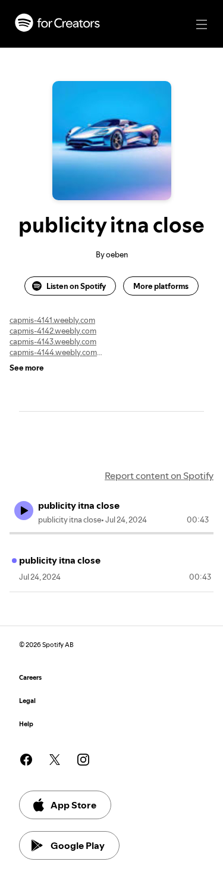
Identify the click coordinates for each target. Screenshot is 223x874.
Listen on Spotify (76, 286)
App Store (73, 804)
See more (27, 367)
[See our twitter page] (55, 759)
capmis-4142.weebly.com (53, 330)
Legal (27, 700)
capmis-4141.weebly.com (52, 320)
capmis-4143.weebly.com (53, 341)
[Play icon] (23, 510)
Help (26, 724)
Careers (30, 677)
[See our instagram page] (83, 759)
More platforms (161, 286)
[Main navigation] (201, 24)
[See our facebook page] (26, 759)
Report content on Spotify (159, 475)
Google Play (78, 845)
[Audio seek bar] (111, 533)
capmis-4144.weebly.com (53, 352)
